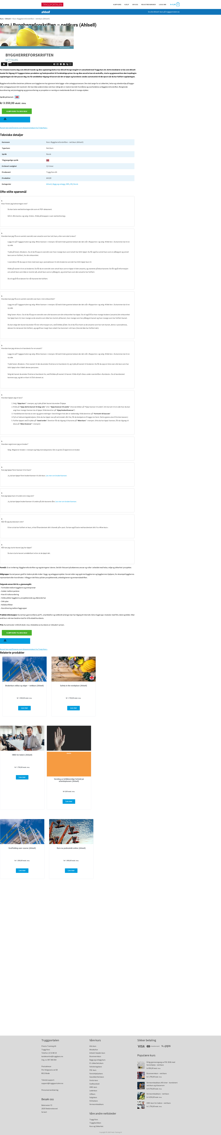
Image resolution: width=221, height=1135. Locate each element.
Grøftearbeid (94, 1084)
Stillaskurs (93, 1101)
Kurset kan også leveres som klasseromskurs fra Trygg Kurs (23, 128)
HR (71, 184)
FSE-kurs (92, 1070)
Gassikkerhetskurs (96, 1077)
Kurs (2, 19)
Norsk (75, 184)
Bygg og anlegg (59, 184)
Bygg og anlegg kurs (97, 1060)
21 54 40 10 (52, 1053)
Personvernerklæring (49, 1090)
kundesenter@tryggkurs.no (52, 1056)
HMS (67, 184)
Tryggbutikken (95, 1123)
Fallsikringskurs (95, 1066)
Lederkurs (93, 1090)
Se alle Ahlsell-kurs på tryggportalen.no (164, 12)
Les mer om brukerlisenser (56, 475)
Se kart (44, 1112)
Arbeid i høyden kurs (97, 1053)
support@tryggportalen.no (52, 1083)
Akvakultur (93, 1049)
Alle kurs (92, 1046)
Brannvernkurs (95, 1056)
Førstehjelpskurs (96, 1073)
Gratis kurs (93, 1080)
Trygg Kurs (93, 1119)
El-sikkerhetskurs (96, 1063)
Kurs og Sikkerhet (96, 1126)
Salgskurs (93, 1097)
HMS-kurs (93, 1087)
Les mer (24, 708)
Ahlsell (8, 19)
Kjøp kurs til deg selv (17, 111)
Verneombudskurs (96, 1104)
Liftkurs (92, 1094)
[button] (67, 202)
